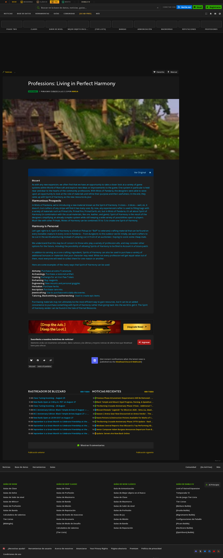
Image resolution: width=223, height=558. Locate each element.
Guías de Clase (10, 488)
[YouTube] (214, 551)
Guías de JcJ (119, 515)
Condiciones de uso (12, 554)
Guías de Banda (10, 510)
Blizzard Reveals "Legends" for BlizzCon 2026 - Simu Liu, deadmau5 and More (125, 410)
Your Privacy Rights (99, 548)
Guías (56, 14)
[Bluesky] (31, 360)
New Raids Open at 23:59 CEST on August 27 (53, 418)
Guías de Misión (63, 506)
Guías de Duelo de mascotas (69, 515)
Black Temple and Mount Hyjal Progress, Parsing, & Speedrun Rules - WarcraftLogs (125, 402)
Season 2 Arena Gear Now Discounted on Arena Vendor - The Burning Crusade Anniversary (125, 414)
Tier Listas (8, 519)
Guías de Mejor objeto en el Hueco (129, 493)
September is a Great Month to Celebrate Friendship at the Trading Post (61, 421)
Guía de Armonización (124, 488)
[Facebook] (38, 360)
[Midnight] (8, 523)
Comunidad (69, 14)
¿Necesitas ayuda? (16, 548)
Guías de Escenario (65, 519)
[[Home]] (17, 7)
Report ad (217, 460)
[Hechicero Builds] (184, 528)
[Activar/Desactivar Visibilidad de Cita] (150, 172)
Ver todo (85, 391)
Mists (67, 2)
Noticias (8, 14)
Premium (134, 548)
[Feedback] (215, 14)
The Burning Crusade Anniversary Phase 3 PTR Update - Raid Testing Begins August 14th (125, 421)
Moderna (28, 2)
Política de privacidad (151, 548)
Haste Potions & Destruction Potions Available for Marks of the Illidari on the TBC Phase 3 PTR (125, 418)
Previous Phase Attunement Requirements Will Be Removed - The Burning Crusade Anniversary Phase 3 (125, 398)
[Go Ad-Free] (85, 14)
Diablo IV (88, 2)
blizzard (32, 366)
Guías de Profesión (12, 506)
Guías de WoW (10, 484)
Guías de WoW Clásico (125, 484)
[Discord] (196, 551)
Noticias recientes (106, 391)
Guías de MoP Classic (66, 484)
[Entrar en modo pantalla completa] (206, 14)
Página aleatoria (119, 548)
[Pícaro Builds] (182, 523)
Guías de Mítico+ (11, 501)
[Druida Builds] (183, 510)
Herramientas (39, 467)
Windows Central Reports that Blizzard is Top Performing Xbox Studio (125, 425)
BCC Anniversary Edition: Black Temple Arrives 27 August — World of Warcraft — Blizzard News (61, 410)
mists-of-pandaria (44, 366)
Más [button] (98, 14)
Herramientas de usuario (40, 548)
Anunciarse (81, 548)
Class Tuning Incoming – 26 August (49, 406)
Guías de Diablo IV (185, 484)
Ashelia (75, 91)
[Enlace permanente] (50, 360)
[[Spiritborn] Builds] (185, 532)
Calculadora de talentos (14, 515)
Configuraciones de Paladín (189, 519)
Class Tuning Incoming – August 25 (49, 398)
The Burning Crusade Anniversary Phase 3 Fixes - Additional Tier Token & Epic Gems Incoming (125, 406)
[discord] (94, 360)
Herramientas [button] (42, 14)
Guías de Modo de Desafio (68, 523)
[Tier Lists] (61, 532)
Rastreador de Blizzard (47, 391)
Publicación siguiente (145, 452)
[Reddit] (44, 360)
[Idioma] (220, 14)
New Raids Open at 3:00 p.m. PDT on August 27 (54, 402)
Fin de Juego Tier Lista (186, 497)
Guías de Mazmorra (65, 497)
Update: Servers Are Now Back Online (113, 433)
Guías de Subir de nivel (13, 497)
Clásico (43, 2)
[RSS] (218, 551)
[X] (200, 551)
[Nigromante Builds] (185, 515)
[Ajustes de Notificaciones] (211, 14)
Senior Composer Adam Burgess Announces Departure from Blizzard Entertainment (125, 429)
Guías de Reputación (65, 510)
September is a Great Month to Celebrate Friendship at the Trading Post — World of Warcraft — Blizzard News (61, 429)
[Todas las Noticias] (6, 1)
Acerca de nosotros (64, 548)
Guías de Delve (10, 493)
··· (75, 2)
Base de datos (24, 14)
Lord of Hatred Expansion (188, 488)
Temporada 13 (183, 493)
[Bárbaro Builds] (183, 506)
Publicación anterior (36, 452)
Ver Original (140, 172)
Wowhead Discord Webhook (128, 362)
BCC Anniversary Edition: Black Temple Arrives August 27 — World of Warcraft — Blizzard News (61, 414)
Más (218, 467)
